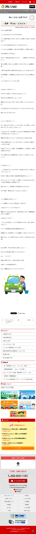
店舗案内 (10, 2)
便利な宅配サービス (9, 501)
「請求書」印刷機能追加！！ (10, 376)
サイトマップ (23, 531)
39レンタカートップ (5, 10)
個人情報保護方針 (14, 531)
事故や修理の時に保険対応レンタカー (13, 351)
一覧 (18, 320)
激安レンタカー (9, 498)
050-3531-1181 (19, 476)
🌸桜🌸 (29, 320)
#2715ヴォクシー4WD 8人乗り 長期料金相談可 (15, 429)
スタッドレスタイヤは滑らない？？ (9, 321)
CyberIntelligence (21, 529)
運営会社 (17, 2)
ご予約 (9, 510)
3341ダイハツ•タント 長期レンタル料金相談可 (15, 433)
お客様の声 (6, 334)
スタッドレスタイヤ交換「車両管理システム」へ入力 (17, 372)
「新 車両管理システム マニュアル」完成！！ (16, 365)
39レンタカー (17, 528)
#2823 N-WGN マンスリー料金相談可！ (14, 443)
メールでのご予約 (19, 481)
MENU (33, 6)
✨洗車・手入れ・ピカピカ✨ (15, 23)
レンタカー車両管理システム (10, 347)
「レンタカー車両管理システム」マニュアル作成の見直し (18, 379)
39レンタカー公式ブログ (16, 10)
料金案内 (9, 504)
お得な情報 (6, 337)
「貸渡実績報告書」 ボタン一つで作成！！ (14, 369)
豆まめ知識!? (26, 10)
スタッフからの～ (7, 344)
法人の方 (24, 2)
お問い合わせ (19, 489)
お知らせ (5, 341)
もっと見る (18, 448)
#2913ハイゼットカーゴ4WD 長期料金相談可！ (15, 438)
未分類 (4, 354)
